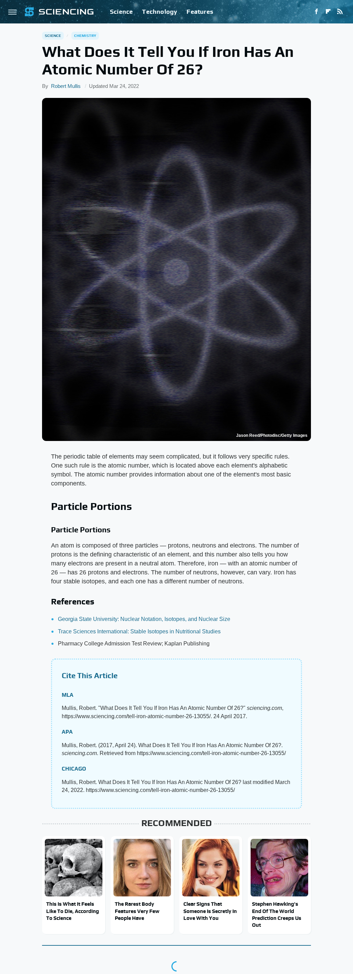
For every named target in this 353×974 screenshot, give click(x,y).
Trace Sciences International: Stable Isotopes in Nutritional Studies (139, 631)
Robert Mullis (66, 86)
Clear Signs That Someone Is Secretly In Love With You (210, 911)
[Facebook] (316, 12)
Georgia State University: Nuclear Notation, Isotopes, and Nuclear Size (144, 619)
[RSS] (340, 12)
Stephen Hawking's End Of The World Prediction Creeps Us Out (276, 914)
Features (199, 11)
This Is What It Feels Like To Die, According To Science (72, 911)
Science (121, 11)
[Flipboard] (328, 12)
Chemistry (85, 35)
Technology (159, 11)
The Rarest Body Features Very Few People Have (137, 911)
